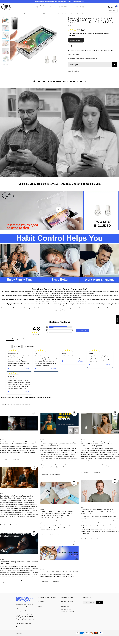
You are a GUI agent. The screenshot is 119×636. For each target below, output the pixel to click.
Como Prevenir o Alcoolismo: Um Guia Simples (59, 572)
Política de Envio (65, 606)
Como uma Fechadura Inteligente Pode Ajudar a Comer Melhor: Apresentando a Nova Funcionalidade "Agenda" (100, 444)
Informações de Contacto (67, 611)
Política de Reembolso (67, 604)
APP (55, 7)
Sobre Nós (41, 601)
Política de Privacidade (67, 601)
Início (17, 14)
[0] (115, 7)
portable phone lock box (25, 512)
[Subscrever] (99, 602)
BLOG (82, 7)
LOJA (42, 7)
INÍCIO (37, 7)
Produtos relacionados (11, 397)
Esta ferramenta (101, 462)
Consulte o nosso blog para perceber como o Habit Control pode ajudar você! (59, 2)
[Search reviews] (8, 346)
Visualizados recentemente (38, 397)
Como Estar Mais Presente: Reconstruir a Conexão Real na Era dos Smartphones (16, 497)
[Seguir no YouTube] (96, 58)
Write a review (83, 331)
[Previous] (13, 41)
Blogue (2, 439)
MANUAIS (49, 7)
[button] (112, 10)
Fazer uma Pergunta (73, 54)
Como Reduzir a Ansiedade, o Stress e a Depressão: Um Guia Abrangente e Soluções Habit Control (99, 511)
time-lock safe (13, 512)
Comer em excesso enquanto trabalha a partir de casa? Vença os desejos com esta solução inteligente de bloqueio (59, 444)
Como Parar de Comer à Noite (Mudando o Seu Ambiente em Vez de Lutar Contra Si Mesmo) (19, 443)
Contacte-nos (42, 604)
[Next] (55, 41)
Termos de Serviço (66, 609)
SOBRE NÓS (75, 7)
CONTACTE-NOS (64, 7)
